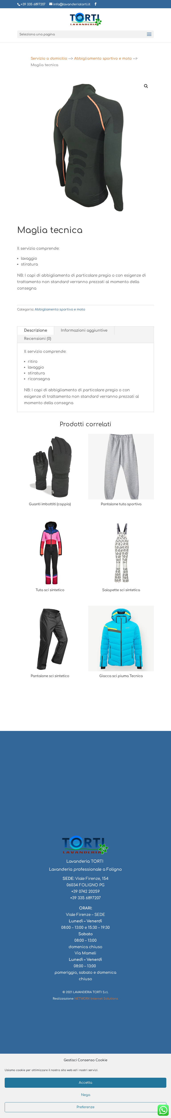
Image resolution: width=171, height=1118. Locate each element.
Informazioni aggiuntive (84, 330)
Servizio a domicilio (49, 59)
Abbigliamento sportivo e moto (103, 59)
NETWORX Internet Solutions (96, 998)
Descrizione (35, 330)
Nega (85, 1095)
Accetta (85, 1083)
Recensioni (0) (37, 339)
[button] (146, 86)
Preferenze (85, 1107)
